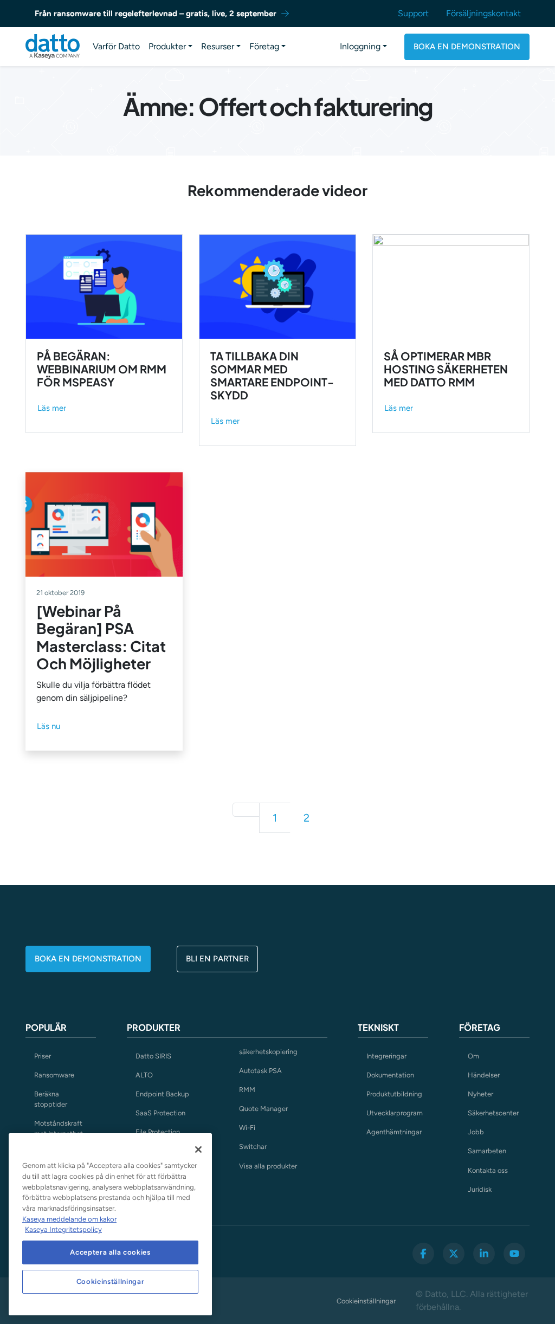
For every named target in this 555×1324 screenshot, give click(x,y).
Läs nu (48, 726)
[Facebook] (423, 1253)
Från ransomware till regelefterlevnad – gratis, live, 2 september (155, 13)
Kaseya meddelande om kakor (69, 1219)
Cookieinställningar (366, 1301)
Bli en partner (217, 959)
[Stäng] (198, 1149)
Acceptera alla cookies (110, 1252)
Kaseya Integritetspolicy (63, 1229)
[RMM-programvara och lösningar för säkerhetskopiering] (52, 46)
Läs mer (51, 408)
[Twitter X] (453, 1253)
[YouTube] (514, 1253)
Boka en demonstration (467, 46)
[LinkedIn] (484, 1253)
